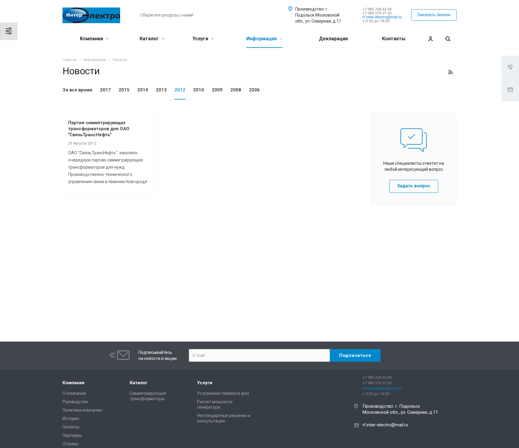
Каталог (150, 38)
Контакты (393, 38)
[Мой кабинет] (430, 39)
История (70, 418)
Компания (92, 38)
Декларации (333, 38)
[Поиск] (448, 39)
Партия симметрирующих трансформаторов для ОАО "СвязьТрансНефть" (98, 128)
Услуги (201, 38)
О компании (74, 393)
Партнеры (72, 435)
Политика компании (82, 410)
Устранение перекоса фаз (223, 393)
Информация (262, 38)
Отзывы (70, 443)
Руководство (75, 401)
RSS (451, 72)
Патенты (70, 427)
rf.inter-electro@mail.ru (382, 17)
